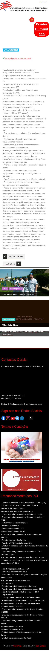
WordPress (17, 646)
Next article (10, 264)
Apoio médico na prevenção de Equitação (18, 294)
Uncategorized (11, 50)
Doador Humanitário (41, 29)
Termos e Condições (14, 426)
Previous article (15, 256)
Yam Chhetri (41, 646)
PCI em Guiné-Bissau (10, 325)
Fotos (5, 289)
